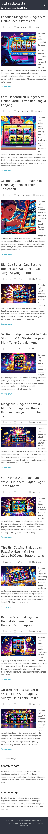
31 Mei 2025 (22, 279)
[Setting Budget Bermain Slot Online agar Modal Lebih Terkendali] (18, 201)
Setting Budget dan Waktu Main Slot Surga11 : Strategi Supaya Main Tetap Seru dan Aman (24, 338)
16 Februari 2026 (23, 195)
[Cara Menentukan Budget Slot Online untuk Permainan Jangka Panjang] (18, 117)
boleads (8, 27)
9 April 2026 (21, 27)
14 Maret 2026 (22, 111)
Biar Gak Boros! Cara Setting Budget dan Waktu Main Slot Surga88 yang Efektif (21, 268)
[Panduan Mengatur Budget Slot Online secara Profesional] (18, 33)
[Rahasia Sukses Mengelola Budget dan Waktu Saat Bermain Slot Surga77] (18, 637)
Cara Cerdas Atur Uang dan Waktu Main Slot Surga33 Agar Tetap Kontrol (23, 482)
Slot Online (36, 27)
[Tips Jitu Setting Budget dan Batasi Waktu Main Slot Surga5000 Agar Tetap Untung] (18, 567)
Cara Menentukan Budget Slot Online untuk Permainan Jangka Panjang (23, 101)
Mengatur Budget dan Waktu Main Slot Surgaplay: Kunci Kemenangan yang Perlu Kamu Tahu (23, 410)
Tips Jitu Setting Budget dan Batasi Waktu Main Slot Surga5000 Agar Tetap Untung (22, 551)
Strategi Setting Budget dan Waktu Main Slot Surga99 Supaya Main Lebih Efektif (21, 694)
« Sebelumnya (10, 758)
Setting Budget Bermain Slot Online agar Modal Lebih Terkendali (21, 185)
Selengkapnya (6, 86)
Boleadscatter (14, 3)
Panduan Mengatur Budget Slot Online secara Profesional (23, 19)
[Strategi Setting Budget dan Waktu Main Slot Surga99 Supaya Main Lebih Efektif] (18, 710)
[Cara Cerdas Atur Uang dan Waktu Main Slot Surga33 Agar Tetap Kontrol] (18, 498)
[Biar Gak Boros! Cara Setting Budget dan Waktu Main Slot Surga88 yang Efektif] (18, 285)
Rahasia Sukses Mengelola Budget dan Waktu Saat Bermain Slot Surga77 (19, 621)
